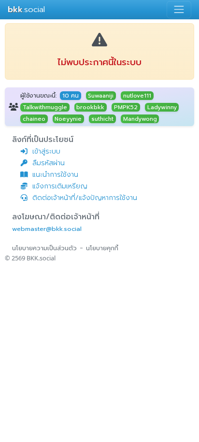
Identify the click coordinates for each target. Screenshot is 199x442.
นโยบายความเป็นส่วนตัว (44, 248)
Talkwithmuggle (45, 107)
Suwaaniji (101, 95)
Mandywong (140, 118)
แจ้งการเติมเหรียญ (59, 186)
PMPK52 (126, 107)
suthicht (102, 118)
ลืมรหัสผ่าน (48, 163)
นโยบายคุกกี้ (102, 248)
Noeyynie (68, 118)
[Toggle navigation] (179, 9)
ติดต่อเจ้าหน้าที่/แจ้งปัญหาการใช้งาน (84, 198)
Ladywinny (162, 107)
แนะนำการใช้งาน (55, 175)
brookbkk (90, 107)
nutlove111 (137, 95)
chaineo (34, 118)
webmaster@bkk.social (47, 228)
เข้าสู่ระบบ (46, 151)
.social (26, 9)
